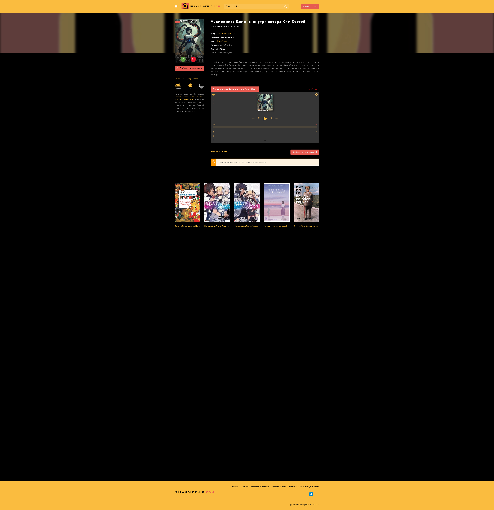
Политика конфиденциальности (304, 486)
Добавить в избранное (191, 68)
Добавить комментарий (305, 152)
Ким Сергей (222, 41)
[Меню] (176, 6)
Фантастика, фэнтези (226, 33)
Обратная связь (279, 486)
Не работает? (312, 89)
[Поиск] (285, 6)
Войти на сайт (310, 6)
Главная (234, 486)
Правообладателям (260, 486)
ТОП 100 (244, 486)
